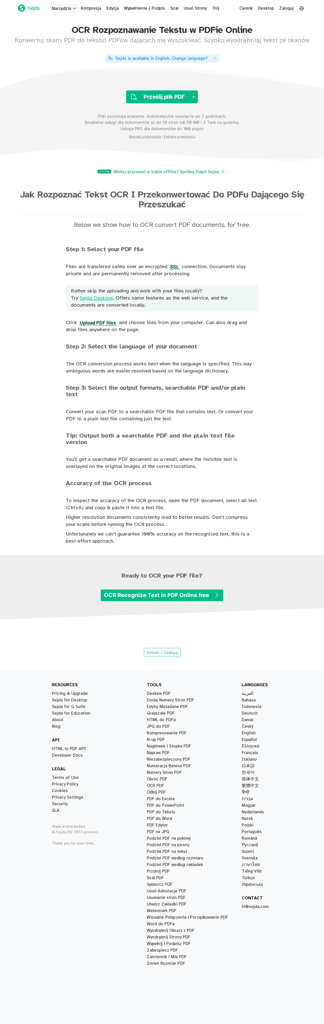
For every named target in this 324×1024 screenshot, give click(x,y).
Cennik (246, 8)
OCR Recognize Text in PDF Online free (157, 595)
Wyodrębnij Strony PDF (168, 937)
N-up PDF (156, 739)
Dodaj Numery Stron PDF (170, 700)
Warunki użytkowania (145, 137)
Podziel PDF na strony (168, 845)
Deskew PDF (159, 693)
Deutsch (250, 713)
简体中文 (250, 779)
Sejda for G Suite (69, 706)
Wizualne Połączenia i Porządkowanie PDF (187, 917)
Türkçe (248, 878)
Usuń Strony (195, 8)
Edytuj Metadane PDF (167, 706)
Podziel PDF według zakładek (175, 864)
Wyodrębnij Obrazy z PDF (170, 930)
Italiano (249, 759)
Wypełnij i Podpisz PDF (169, 943)
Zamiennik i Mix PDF (167, 957)
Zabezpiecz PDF (162, 950)
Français (250, 753)
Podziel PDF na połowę (169, 838)
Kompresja (91, 8)
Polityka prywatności (179, 137)
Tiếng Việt (252, 871)
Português (252, 832)
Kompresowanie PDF (167, 733)
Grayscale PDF (161, 713)
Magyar (249, 805)
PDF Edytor (157, 825)
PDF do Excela (160, 799)
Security (60, 804)
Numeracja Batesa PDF (169, 766)
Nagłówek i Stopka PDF (169, 746)
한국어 (248, 772)
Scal (174, 8)
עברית (247, 799)
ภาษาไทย (251, 864)
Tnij (215, 8)
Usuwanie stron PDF (166, 897)
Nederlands (253, 812)
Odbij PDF (156, 792)
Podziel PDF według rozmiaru (175, 858)
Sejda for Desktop (69, 700)
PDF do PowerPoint (165, 805)
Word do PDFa (160, 924)
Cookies (60, 791)
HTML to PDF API (69, 748)
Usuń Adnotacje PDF (166, 891)
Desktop (266, 8)
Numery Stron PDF (164, 772)
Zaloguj (286, 8)
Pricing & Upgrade (70, 693)
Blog (56, 726)
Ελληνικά (250, 746)
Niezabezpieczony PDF (168, 759)
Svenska (250, 858)
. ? (161, 58)
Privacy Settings (67, 797)
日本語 (248, 766)
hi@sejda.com (255, 906)
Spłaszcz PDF (159, 884)
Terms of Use (65, 777)
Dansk (247, 720)
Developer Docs (67, 755)
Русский (250, 845)
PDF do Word (159, 818)
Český (247, 726)
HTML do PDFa (161, 720)
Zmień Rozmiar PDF (166, 963)
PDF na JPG (158, 832)
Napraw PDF (158, 753)
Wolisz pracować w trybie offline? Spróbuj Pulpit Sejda (159, 172)
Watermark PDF (161, 911)
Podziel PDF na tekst (167, 851)
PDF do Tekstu (161, 812)
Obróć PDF (157, 779)
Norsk (247, 818)
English (249, 733)
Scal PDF (155, 878)
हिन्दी (245, 792)
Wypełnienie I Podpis (144, 8)
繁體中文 (250, 785)
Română (249, 838)
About (57, 720)
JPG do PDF (158, 726)
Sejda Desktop (96, 298)
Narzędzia (61, 8)
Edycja (113, 8)
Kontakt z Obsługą (162, 652)
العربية (247, 693)
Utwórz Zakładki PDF (166, 904)
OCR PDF (155, 785)
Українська (252, 884)
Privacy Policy (65, 784)
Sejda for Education (71, 713)
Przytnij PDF (158, 871)
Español (249, 739)
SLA (55, 810)
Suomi (248, 851)
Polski (247, 825)
